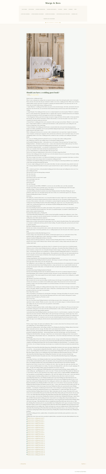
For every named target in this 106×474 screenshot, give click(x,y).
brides (65, 9)
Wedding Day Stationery (49, 18)
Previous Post (23, 463)
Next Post (84, 463)
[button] (83, 14)
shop (75, 9)
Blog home (24, 9)
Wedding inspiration (40, 9)
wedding (71, 9)
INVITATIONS (31, 9)
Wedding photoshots (51, 9)
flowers (60, 9)
